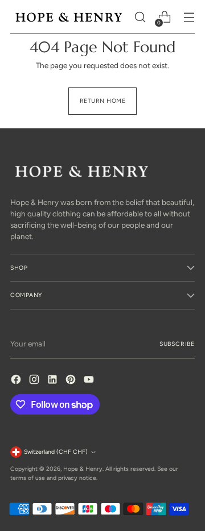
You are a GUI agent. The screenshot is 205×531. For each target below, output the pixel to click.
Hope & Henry (82, 469)
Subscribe (177, 344)
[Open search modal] (139, 17)
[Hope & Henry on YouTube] (90, 381)
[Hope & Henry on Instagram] (35, 381)
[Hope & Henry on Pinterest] (72, 381)
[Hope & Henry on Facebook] (17, 381)
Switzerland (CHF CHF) (56, 451)
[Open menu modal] (188, 17)
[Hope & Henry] (69, 17)
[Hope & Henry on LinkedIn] (53, 381)
